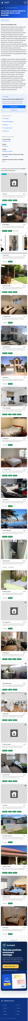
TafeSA (4, 144)
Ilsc (4, 161)
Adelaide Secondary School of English (12, 159)
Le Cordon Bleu (6, 139)
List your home (14, 106)
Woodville (6, 118)
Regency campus (8, 151)
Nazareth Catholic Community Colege (13, 154)
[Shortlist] (25, 174)
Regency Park (7, 141)
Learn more (14, 110)
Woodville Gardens (8, 121)
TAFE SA (6, 146)
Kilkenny (6, 124)
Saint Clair (6, 131)
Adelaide (6, 156)
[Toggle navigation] (25, 2)
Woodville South (8, 128)
